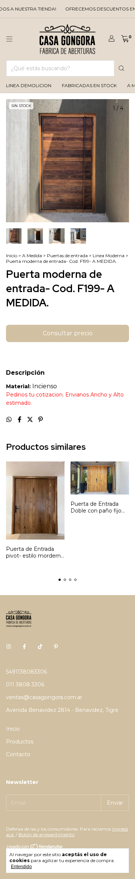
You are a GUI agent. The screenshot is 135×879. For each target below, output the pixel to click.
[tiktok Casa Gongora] (40, 647)
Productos (19, 741)
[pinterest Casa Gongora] (55, 647)
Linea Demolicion (28, 85)
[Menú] (9, 39)
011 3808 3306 (25, 684)
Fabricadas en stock (89, 85)
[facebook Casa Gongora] (24, 647)
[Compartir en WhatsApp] (10, 419)
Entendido (21, 866)
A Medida (32, 255)
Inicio (11, 255)
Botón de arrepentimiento (46, 834)
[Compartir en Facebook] (20, 419)
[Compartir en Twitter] (30, 419)
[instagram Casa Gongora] (8, 647)
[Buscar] (121, 68)
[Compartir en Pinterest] (41, 419)
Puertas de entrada (67, 255)
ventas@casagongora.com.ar (44, 697)
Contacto (18, 754)
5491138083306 (26, 671)
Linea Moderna (108, 255)
